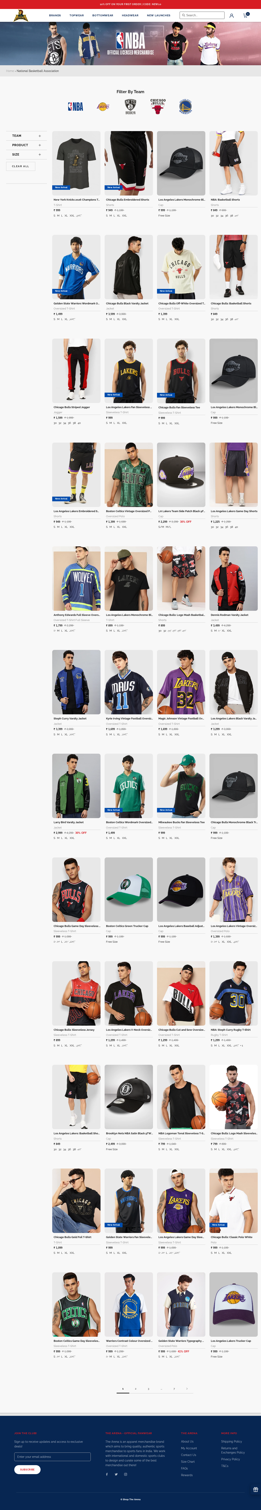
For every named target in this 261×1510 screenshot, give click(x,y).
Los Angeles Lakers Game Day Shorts (234, 511)
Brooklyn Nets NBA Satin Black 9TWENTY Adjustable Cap (142, 1133)
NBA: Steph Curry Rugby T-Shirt (231, 1029)
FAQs (184, 1468)
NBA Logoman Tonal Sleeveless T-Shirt (183, 1133)
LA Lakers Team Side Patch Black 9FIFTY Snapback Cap (193, 511)
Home (10, 71)
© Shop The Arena (130, 1499)
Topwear (77, 15)
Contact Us (188, 1455)
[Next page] (187, 1388)
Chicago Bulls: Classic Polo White (231, 1237)
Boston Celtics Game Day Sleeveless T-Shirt (81, 1340)
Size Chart (188, 1461)
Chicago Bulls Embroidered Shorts (127, 199)
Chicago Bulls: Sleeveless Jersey (74, 1029)
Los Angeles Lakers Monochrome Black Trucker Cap (191, 199)
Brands (55, 15)
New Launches (158, 15)
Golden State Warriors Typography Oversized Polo (189, 1340)
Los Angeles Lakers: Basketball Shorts (77, 1133)
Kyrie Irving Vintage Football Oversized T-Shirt (135, 718)
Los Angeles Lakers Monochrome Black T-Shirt (135, 614)
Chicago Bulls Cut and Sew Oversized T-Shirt (186, 1029)
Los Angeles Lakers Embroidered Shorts (79, 511)
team (16, 136)
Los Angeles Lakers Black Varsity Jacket (236, 718)
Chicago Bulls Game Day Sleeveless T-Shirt (80, 926)
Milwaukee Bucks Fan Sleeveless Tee (181, 822)
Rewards (187, 1475)
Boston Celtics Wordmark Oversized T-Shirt (133, 822)
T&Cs (224, 1466)
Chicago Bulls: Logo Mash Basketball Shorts (185, 614)
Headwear (130, 15)
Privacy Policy (230, 1459)
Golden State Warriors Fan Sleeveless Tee (132, 1237)
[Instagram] (125, 1474)
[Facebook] (106, 1474)
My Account (189, 1448)
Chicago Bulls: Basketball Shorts (231, 303)
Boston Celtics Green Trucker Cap (127, 926)
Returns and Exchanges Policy (233, 1450)
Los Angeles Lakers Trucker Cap (231, 1340)
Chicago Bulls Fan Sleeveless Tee (179, 407)
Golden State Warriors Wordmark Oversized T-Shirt (85, 303)
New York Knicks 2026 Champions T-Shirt (79, 199)
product (20, 145)
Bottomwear (102, 15)
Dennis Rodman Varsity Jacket (229, 614)
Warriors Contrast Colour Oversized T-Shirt (132, 1340)
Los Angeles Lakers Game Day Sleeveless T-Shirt (188, 1237)
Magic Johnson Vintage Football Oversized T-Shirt (189, 718)
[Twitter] (116, 1474)
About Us (187, 1441)
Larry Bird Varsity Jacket (69, 822)
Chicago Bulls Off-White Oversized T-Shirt (184, 303)
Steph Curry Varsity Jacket (70, 718)
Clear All (20, 166)
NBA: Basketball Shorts (225, 199)
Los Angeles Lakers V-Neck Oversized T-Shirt (134, 1029)
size (15, 154)
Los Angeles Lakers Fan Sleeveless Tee (130, 407)
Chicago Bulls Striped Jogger (72, 407)
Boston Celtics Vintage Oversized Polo (130, 511)
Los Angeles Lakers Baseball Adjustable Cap (186, 926)
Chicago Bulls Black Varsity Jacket (127, 303)
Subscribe (27, 1469)
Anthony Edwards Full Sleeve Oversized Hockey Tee (86, 614)
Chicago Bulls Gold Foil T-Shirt (72, 1237)
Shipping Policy (231, 1441)
